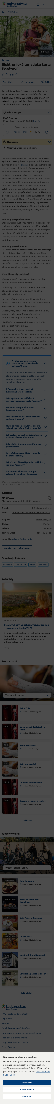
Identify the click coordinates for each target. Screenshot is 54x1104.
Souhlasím (27, 1082)
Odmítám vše (27, 1089)
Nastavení (27, 1096)
